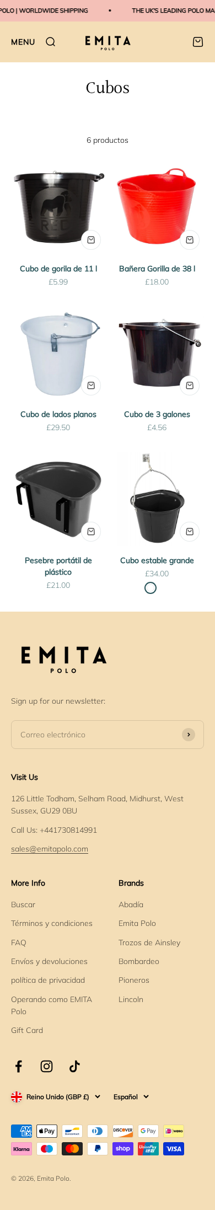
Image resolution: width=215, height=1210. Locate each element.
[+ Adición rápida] (91, 240)
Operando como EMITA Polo (51, 1005)
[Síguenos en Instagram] (46, 1066)
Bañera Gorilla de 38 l (157, 269)
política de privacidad (48, 980)
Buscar (23, 904)
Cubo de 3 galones (157, 414)
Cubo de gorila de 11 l (58, 269)
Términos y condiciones (52, 923)
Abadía (131, 904)
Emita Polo (137, 923)
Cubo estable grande (157, 560)
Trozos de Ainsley (149, 942)
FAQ (18, 942)
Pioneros (134, 980)
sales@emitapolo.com (49, 849)
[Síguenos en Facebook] (18, 1066)
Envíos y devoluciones (49, 961)
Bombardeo (139, 961)
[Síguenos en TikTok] (74, 1066)
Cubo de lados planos (58, 414)
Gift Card (27, 1030)
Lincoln (131, 999)
